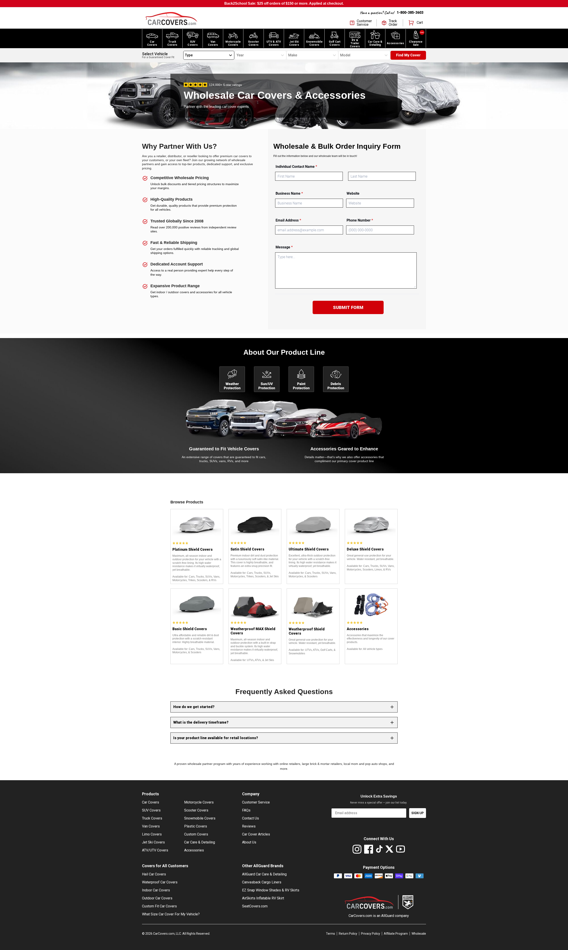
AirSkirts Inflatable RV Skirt (263, 898)
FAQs (246, 810)
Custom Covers (196, 834)
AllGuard (387, 916)
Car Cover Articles (256, 834)
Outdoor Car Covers (157, 898)
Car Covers (150, 802)
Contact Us (250, 818)
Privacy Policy (370, 933)
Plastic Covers (195, 826)
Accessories (194, 850)
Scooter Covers (196, 810)
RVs (230, 461)
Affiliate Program (396, 933)
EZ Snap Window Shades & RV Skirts (270, 890)
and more (241, 461)
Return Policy (348, 933)
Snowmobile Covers (199, 818)
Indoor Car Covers (156, 890)
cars (262, 457)
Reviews (249, 826)
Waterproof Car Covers (160, 882)
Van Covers (151, 826)
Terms (330, 933)
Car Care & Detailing (199, 842)
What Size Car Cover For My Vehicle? (171, 914)
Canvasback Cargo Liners (261, 882)
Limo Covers (152, 834)
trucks (203, 461)
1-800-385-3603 (410, 12)
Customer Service (256, 802)
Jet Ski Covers (153, 842)
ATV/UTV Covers (155, 850)
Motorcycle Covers (199, 802)
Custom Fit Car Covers (159, 906)
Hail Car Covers (154, 874)
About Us (249, 842)
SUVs (213, 461)
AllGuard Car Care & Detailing (264, 874)
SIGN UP (417, 813)
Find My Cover (408, 55)
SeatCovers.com (255, 906)
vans (222, 461)
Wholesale (419, 933)
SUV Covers (151, 810)
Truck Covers (152, 818)
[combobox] (184, 55)
